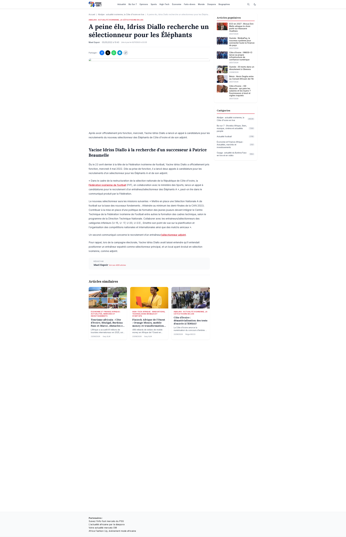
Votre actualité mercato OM (103, 527)
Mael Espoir (101, 264)
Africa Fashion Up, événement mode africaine (112, 531)
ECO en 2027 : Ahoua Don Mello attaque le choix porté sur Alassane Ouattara (241, 27)
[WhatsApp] (113, 52)
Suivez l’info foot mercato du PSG (106, 521)
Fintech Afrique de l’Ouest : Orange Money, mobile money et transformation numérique (148, 322)
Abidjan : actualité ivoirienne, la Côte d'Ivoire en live (121, 14)
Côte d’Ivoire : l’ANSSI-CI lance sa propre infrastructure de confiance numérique (240, 56)
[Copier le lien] (125, 52)
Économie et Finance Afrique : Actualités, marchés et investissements (106, 314)
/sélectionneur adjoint (173, 234)
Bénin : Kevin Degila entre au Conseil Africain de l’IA (241, 77)
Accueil (92, 14)
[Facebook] (101, 52)
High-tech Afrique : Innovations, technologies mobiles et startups (148, 314)
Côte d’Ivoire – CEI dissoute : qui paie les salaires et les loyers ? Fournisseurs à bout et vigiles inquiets (240, 91)
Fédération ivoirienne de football (107, 185)
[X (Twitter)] (107, 52)
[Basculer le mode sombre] (254, 4)
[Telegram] (119, 52)
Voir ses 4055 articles (117, 265)
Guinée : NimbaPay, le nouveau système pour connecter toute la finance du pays (241, 41)
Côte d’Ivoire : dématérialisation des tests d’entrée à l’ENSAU (190, 320)
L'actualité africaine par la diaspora (106, 524)
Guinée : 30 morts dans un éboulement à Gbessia (241, 68)
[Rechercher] (248, 4)
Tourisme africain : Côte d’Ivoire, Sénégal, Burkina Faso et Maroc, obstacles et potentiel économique (107, 322)
